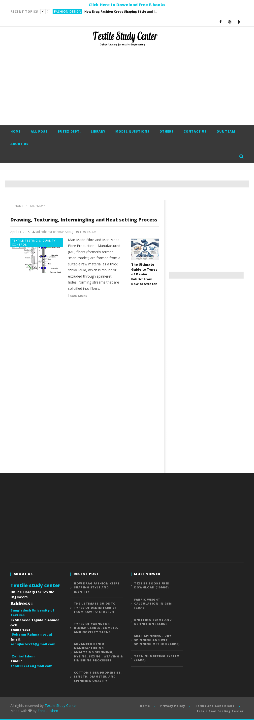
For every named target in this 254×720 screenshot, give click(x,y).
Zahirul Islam (47, 710)
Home (15, 131)
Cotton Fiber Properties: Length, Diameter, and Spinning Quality (98, 677)
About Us (19, 144)
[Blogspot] (239, 21)
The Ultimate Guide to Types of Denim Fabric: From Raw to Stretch (104, 11)
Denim (59, 11)
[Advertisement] (127, 85)
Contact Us (195, 131)
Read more (78, 295)
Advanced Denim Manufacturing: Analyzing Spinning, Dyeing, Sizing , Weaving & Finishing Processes (98, 652)
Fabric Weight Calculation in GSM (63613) (153, 604)
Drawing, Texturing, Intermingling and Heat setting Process (83, 219)
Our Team (226, 131)
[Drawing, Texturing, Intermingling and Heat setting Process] (36, 255)
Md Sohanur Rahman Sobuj (54, 232)
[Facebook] (220, 21)
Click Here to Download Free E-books (127, 4)
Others (166, 131)
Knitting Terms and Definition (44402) (153, 622)
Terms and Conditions (214, 706)
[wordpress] (229, 21)
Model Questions (132, 131)
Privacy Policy (172, 706)
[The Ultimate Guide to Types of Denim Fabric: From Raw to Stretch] (145, 249)
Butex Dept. (69, 131)
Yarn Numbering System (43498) (157, 658)
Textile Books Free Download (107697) (151, 585)
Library (98, 131)
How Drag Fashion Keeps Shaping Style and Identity (97, 587)
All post (39, 131)
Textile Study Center (61, 705)
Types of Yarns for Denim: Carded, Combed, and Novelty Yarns (96, 628)
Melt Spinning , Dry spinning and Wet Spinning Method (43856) (157, 640)
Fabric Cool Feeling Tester (220, 711)
